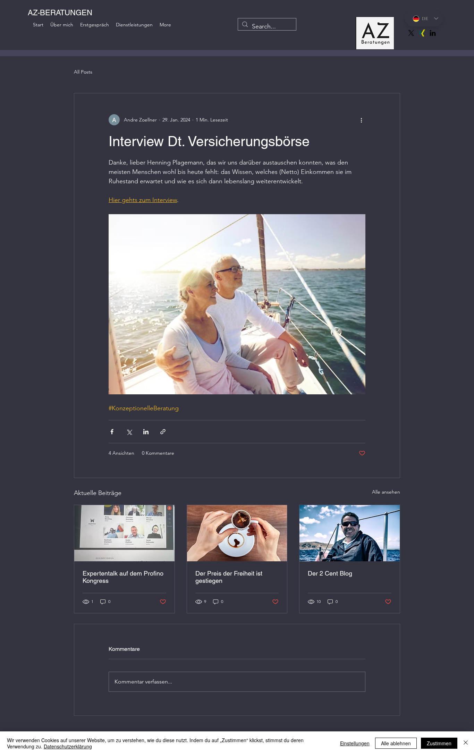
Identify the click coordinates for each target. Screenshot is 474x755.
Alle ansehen (386, 492)
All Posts (83, 72)
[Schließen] (466, 743)
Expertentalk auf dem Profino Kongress (123, 577)
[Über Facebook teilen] (112, 431)
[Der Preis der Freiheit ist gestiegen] (237, 533)
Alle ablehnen (396, 743)
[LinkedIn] (433, 33)
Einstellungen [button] (355, 743)
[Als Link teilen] (163, 431)
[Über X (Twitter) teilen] (129, 431)
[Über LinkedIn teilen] (146, 431)
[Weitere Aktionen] (361, 120)
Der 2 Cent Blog (330, 573)
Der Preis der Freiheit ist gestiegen (228, 577)
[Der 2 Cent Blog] (349, 533)
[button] (165, 25)
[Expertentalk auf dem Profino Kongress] (124, 533)
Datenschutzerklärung (68, 746)
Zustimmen (439, 743)
